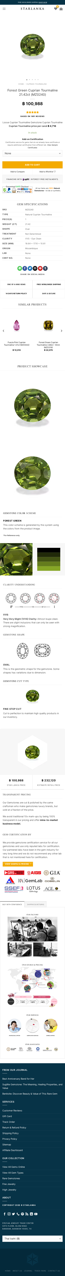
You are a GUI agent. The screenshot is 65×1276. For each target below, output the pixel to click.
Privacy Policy (9, 1139)
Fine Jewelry (8, 1184)
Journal (28, 1271)
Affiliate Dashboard (12, 1150)
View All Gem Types (13, 1172)
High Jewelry (9, 1189)
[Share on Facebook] (24, 268)
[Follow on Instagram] (9, 1214)
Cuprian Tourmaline (36, 84)
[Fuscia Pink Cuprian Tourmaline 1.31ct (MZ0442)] (16, 325)
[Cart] (61, 8)
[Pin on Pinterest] (40, 268)
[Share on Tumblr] (45, 268)
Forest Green (12, 520)
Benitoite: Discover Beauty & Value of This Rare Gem (29, 1093)
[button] (2, 45)
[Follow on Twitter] (13, 1214)
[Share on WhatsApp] (19, 268)
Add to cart (32, 165)
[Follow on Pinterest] (22, 1214)
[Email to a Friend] (35, 268)
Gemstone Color (14, 513)
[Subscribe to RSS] (26, 1214)
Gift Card (7, 1116)
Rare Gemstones (11, 1178)
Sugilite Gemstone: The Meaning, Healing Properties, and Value (32, 1086)
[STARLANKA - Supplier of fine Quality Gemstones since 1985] (32, 8)
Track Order (8, 1122)
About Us (17, 1271)
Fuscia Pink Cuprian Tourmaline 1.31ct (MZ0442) (16, 343)
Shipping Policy (10, 1133)
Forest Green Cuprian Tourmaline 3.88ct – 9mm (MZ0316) (48, 345)
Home (21, 84)
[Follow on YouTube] (35, 1214)
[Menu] (4, 8)
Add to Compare (17, 171)
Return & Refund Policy (14, 1127)
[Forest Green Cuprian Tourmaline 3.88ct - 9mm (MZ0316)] (48, 325)
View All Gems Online (13, 1167)
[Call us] (18, 1214)
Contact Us (54, 1271)
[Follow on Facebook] (4, 1214)
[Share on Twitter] (30, 268)
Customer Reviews (12, 1110)
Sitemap (6, 1144)
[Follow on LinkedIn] (31, 1214)
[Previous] (3, 331)
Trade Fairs (40, 1271)
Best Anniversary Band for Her (18, 1078)
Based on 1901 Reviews (32, 116)
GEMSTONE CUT (12, 681)
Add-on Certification (32, 139)
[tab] (12, 904)
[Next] (61, 331)
